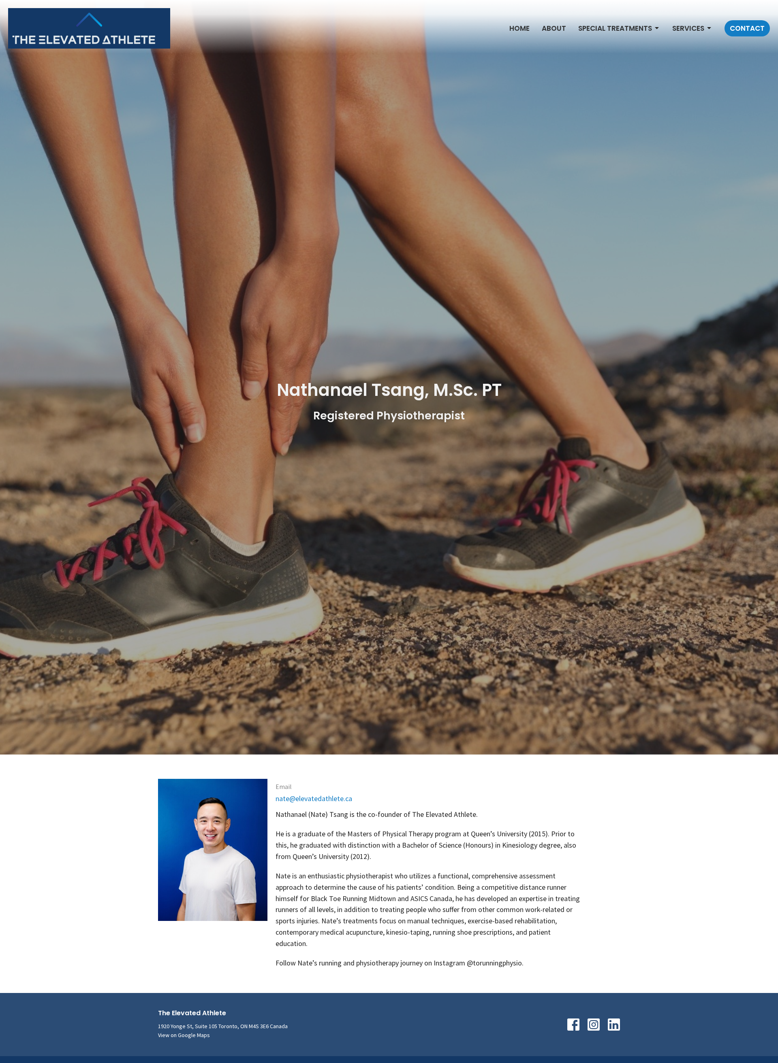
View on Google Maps (184, 1035)
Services (688, 28)
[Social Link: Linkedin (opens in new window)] (614, 1024)
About (554, 28)
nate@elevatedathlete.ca (314, 798)
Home (519, 28)
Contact (747, 28)
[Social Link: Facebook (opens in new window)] (573, 1024)
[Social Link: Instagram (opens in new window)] (594, 1024)
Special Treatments (615, 28)
